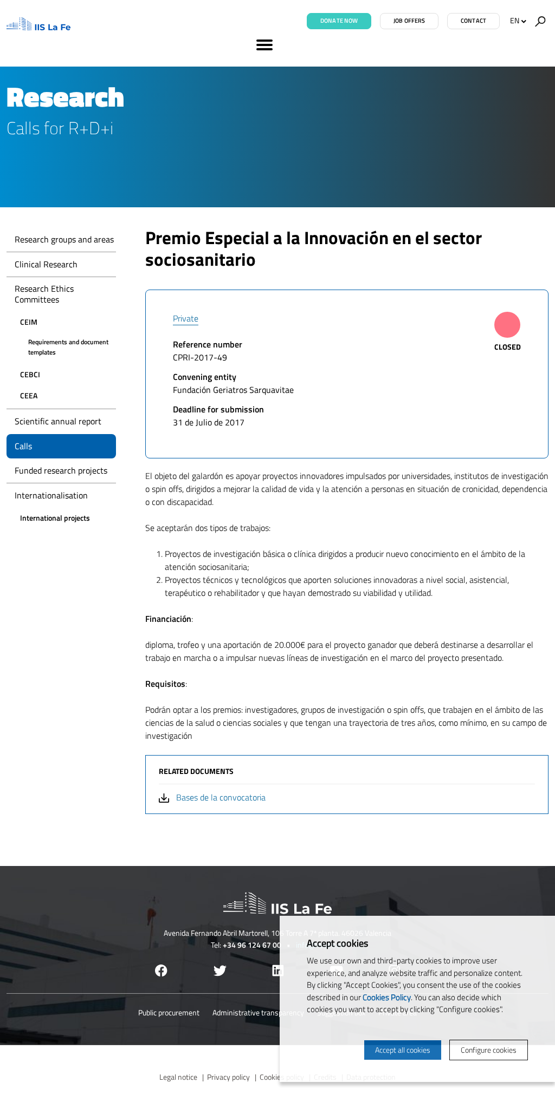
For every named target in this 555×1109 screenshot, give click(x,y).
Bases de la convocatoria (221, 797)
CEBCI (30, 374)
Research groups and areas (64, 239)
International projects (55, 517)
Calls (23, 445)
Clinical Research (46, 264)
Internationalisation (51, 495)
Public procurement (168, 1012)
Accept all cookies (402, 1049)
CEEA (28, 395)
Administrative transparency (258, 1012)
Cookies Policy (387, 997)
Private (185, 318)
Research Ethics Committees (44, 293)
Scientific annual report (58, 421)
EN (514, 20)
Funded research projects (61, 470)
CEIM (28, 321)
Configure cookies (489, 1049)
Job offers (409, 20)
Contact (473, 20)
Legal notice (178, 1076)
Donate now (339, 20)
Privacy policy (228, 1076)
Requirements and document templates (68, 347)
